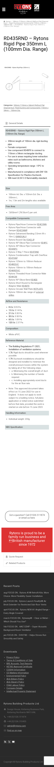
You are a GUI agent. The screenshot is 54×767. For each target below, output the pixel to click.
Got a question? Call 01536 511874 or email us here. (27, 516)
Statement (21, 691)
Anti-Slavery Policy (15, 682)
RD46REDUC (14, 270)
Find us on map (14, 730)
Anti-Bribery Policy (15, 679)
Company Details (14, 688)
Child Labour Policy (15, 685)
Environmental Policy (16, 676)
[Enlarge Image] (27, 82)
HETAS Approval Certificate (19, 666)
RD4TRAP (13, 258)
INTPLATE (38, 289)
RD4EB (34, 279)
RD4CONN (42, 224)
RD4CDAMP (22, 230)
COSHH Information (15, 669)
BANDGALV (21, 236)
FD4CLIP (30, 240)
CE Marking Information (17, 672)
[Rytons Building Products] (27, 9)
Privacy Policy (12, 657)
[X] (9, 742)
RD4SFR (25, 286)
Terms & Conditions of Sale (19, 660)
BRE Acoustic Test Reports (19, 663)
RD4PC (44, 243)
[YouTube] (13, 742)
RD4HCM (13, 276)
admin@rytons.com (16, 726)
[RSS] (5, 742)
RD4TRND (34, 252)
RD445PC (13, 249)
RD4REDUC (14, 264)
